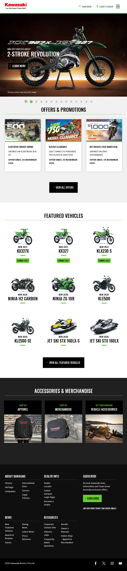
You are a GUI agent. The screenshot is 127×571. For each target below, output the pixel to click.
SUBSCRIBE (93, 498)
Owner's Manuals (65, 530)
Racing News (25, 526)
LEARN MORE (19, 66)
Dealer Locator (48, 485)
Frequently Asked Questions (49, 542)
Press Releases (26, 537)
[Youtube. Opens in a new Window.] (120, 563)
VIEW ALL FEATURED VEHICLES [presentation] (64, 363)
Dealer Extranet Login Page (49, 493)
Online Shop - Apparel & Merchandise (67, 539)
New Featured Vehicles (9, 527)
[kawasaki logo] (16, 6)
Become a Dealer (49, 503)
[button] (3, 55)
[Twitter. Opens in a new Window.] (104, 563)
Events (8, 542)
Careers (25, 490)
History (8, 483)
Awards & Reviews (9, 537)
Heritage (9, 487)
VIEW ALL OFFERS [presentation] (65, 187)
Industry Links (48, 533)
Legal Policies (26, 496)
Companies (10, 491)
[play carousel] (26, 101)
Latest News (28, 531)
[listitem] (32, 100)
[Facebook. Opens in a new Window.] (95, 563)
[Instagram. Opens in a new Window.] (112, 563)
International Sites (28, 485)
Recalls (64, 524)
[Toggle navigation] (118, 6)
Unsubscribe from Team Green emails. (100, 508)
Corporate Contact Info (50, 526)
